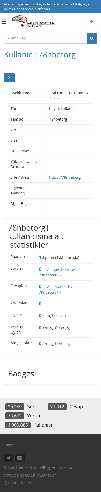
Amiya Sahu (62, 467)
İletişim (8, 445)
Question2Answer (40, 475)
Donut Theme (15, 467)
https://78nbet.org (65, 177)
